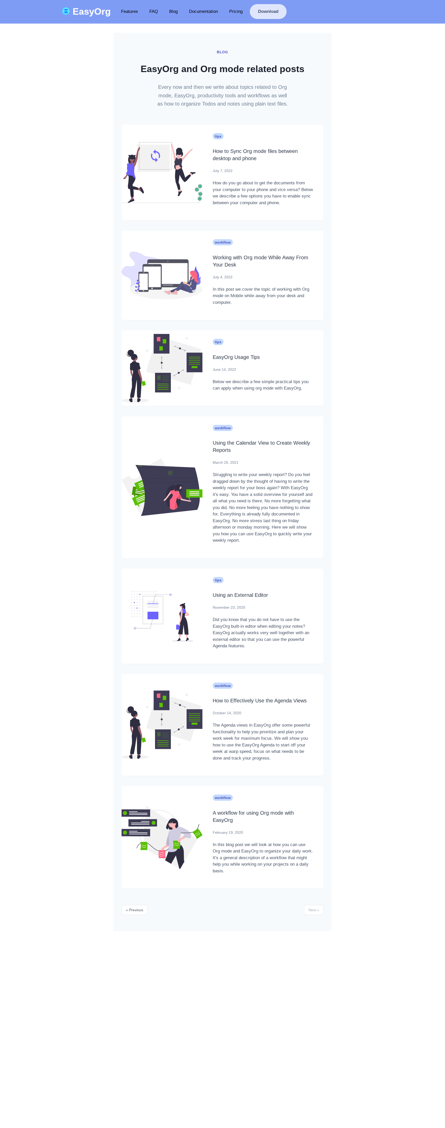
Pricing (236, 11)
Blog (173, 11)
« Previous (134, 910)
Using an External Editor (240, 595)
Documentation (203, 11)
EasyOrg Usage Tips (236, 357)
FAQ (153, 11)
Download (268, 11)
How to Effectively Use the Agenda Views (260, 700)
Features (129, 11)
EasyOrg (90, 11)
